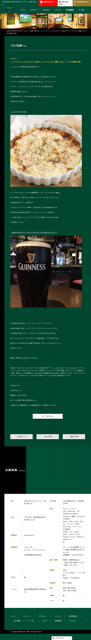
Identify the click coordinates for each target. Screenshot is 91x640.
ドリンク (58, 10)
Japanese (59, 638)
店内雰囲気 (70, 10)
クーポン (82, 10)
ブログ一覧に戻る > (47, 416)
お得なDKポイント (47, 3)
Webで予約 (48, 436)
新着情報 (58, 621)
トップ (22, 10)
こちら (18, 385)
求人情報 (17, 621)
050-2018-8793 (64, 3)
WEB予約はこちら (81, 3)
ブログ (44, 621)
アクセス (72, 621)
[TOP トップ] (9, 10)
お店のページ (22, 436)
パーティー (34, 10)
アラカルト (46, 10)
